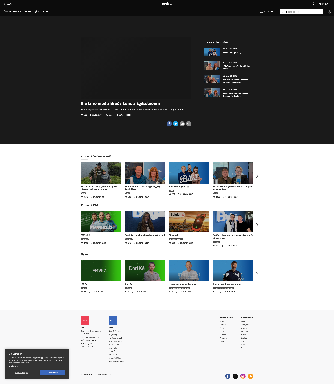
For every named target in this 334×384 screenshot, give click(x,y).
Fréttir (222, 322)
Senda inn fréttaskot (117, 361)
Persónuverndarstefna (90, 337)
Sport (222, 328)
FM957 (84, 288)
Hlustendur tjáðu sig (232, 53)
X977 (243, 345)
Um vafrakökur (115, 358)
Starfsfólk (113, 348)
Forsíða (9, 4)
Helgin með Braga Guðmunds (227, 284)
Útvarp (222, 342)
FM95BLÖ (86, 235)
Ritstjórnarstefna (116, 341)
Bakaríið (129, 239)
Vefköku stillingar (21, 373)
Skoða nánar (13, 366)
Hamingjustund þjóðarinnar (182, 284)
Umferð (112, 351)
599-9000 (89, 347)
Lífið (222, 332)
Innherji (244, 322)
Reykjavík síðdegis (176, 239)
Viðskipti (223, 325)
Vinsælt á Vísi (89, 205)
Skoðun (223, 335)
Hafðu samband (115, 338)
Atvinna (244, 328)
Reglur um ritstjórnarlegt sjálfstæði (91, 332)
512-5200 (117, 331)
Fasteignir (245, 325)
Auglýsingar (113, 335)
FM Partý (85, 284)
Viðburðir (245, 332)
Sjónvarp (223, 338)
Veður (243, 335)
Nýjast (85, 254)
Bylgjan (216, 242)
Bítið (128, 115)
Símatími (173, 235)
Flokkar (17, 12)
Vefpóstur (113, 355)
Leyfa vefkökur (52, 373)
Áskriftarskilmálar (116, 345)
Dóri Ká (128, 284)
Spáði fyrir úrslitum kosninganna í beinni (145, 235)
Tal (242, 348)
